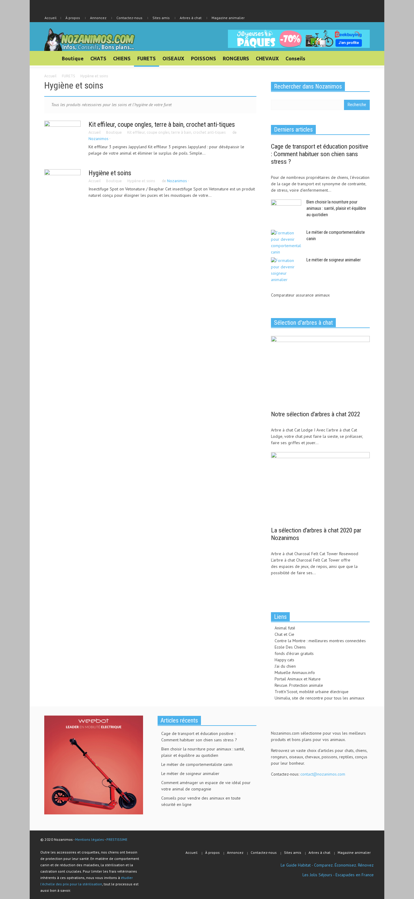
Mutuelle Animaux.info (295, 672)
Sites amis (161, 17)
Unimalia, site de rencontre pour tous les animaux (319, 698)
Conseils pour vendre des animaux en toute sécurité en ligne (201, 801)
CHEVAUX (267, 58)
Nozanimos (98, 139)
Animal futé (285, 628)
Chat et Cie (284, 634)
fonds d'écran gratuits (294, 653)
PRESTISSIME (116, 839)
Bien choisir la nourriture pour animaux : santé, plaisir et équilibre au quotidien (336, 208)
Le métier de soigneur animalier (333, 260)
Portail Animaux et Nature (298, 679)
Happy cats (284, 660)
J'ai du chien (285, 666)
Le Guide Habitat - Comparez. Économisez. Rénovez (327, 865)
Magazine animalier (228, 17)
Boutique (73, 58)
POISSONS (203, 58)
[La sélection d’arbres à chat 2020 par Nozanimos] (320, 487)
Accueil (94, 132)
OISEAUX (173, 58)
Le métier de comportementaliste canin (196, 764)
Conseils (295, 58)
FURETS (146, 58)
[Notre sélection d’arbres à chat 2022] (320, 371)
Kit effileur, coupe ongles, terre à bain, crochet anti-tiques (161, 124)
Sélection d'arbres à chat (303, 322)
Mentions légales (89, 839)
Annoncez (98, 17)
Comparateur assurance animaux (300, 295)
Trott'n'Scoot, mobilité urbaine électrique (312, 691)
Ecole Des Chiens (290, 647)
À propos (72, 17)
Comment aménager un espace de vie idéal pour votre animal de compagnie (206, 786)
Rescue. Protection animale (299, 685)
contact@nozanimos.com (322, 774)
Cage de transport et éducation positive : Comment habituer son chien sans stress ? (319, 154)
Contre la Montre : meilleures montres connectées (320, 640)
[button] (364, 58)
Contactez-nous (129, 17)
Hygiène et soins (109, 173)
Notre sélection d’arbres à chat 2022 (315, 414)
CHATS (98, 58)
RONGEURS (236, 58)
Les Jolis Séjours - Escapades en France (338, 874)
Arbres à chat (191, 17)
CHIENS (122, 58)
